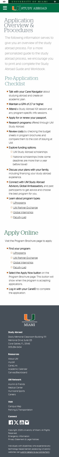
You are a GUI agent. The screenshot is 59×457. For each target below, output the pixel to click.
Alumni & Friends (16, 384)
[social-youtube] (22, 422)
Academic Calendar (17, 369)
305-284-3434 (15, 347)
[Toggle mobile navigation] (5, 8)
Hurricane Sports (16, 391)
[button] (52, 448)
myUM (11, 362)
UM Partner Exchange (25, 207)
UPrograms (19, 203)
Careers (12, 394)
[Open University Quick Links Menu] (55, 1)
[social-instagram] (27, 422)
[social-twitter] (16, 422)
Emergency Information (18, 436)
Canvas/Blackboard (17, 372)
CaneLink (13, 366)
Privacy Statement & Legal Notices (23, 439)
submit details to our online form (34, 452)
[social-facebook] (11, 422)
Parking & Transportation (20, 410)
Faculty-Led (19, 217)
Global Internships (23, 212)
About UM (13, 359)
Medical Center (15, 388)
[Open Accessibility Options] (4, 1)
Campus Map (14, 406)
